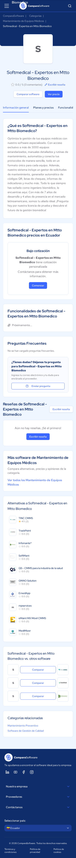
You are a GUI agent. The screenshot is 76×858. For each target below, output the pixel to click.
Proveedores (14, 797)
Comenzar (38, 285)
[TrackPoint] (62, 682)
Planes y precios (43, 107)
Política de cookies (58, 851)
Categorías (35, 15)
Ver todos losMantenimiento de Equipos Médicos (35, 482)
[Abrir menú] (6, 6)
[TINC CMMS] (62, 669)
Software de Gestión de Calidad (26, 730)
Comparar (44, 669)
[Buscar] (69, 6)
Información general (16, 107)
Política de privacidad (35, 851)
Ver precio (54, 94)
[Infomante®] (62, 696)
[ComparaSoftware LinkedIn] (7, 772)
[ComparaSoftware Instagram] (32, 772)
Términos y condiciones (10, 851)
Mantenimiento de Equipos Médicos (23, 21)
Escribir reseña (56, 84)
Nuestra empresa (16, 786)
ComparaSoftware (13, 15)
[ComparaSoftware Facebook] (24, 772)
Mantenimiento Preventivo (23, 725)
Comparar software (28, 94)
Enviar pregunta (41, 386)
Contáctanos (14, 807)
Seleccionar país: (15, 821)
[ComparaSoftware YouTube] (15, 772)
